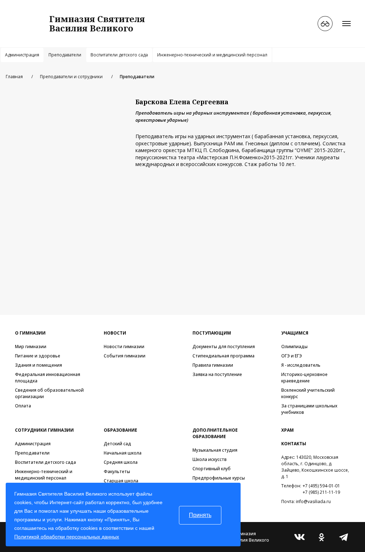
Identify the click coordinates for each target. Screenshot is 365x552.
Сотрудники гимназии (44, 430)
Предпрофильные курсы (218, 478)
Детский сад (117, 444)
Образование (120, 430)
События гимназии (124, 356)
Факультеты (117, 471)
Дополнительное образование (215, 433)
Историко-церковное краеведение (304, 377)
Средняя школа (121, 462)
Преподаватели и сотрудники (71, 77)
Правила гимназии (212, 365)
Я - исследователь (300, 365)
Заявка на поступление (217, 374)
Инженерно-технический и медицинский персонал (212, 55)
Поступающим (211, 333)
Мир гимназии (30, 346)
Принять (200, 515)
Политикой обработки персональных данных (66, 537)
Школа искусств (209, 459)
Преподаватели (64, 55)
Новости (115, 333)
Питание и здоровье (37, 356)
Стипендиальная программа (223, 356)
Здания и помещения (38, 365)
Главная (14, 77)
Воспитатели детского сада (119, 55)
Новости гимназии (124, 346)
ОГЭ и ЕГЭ (291, 356)
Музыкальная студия (214, 450)
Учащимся (294, 333)
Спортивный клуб (211, 469)
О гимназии (30, 333)
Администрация (22, 55)
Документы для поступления (223, 346)
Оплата (23, 406)
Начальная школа (123, 453)
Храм (287, 430)
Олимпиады (294, 346)
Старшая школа (121, 481)
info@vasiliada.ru (313, 501)
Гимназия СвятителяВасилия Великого (97, 23)
